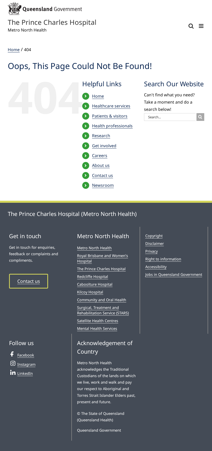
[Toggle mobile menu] (201, 26)
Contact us (102, 175)
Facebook (25, 355)
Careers (99, 155)
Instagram (26, 364)
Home (98, 96)
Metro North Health (94, 247)
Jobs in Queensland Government (173, 274)
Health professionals (112, 126)
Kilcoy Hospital (90, 292)
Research (101, 135)
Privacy (151, 251)
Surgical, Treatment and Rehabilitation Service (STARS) (103, 310)
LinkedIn (25, 373)
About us (101, 165)
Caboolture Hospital (94, 284)
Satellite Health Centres (97, 320)
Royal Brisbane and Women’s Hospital (102, 258)
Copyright (154, 235)
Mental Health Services (97, 328)
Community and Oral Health (101, 299)
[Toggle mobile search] (191, 26)
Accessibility (155, 266)
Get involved (104, 146)
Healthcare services (111, 106)
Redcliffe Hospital (92, 276)
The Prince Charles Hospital (101, 268)
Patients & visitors (109, 116)
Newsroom (103, 185)
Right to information (163, 258)
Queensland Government (99, 430)
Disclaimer (154, 243)
